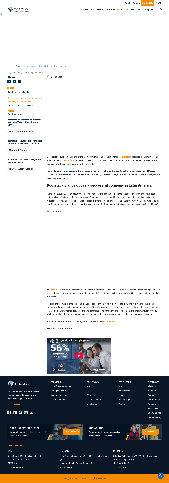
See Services (72, 432)
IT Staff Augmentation (21, 131)
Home (10, 66)
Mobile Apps (92, 404)
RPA (88, 386)
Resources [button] (135, 9)
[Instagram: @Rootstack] (26, 410)
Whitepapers (124, 391)
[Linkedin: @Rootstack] (15, 410)
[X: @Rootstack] (20, 410)
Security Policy (155, 417)
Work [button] (123, 9)
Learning (122, 395)
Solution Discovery (59, 399)
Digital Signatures (95, 399)
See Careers (150, 432)
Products (100, 9)
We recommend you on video (20, 105)
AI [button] (78, 9)
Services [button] (87, 9)
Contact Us (147, 3)
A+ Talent (152, 391)
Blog (18, 66)
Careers (136, 3)
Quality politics (154, 413)
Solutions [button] (111, 9)
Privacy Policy (154, 408)
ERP (88, 391)
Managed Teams (18, 150)
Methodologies (125, 399)
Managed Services (59, 395)
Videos (121, 404)
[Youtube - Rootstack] (31, 410)
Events (128, 3)
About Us (152, 386)
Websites (91, 395)
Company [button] (148, 9)
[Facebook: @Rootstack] (9, 410)
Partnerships (154, 399)
